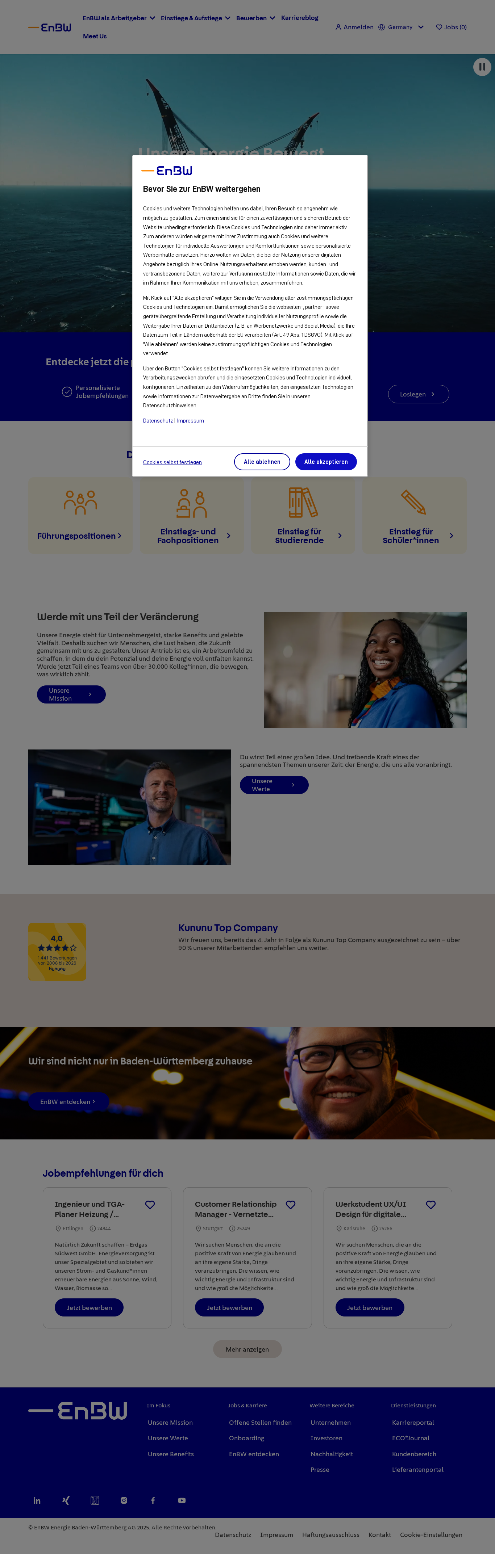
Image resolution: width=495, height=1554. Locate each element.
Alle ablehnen (262, 462)
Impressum (190, 421)
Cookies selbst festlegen (172, 462)
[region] (250, 315)
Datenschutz (158, 421)
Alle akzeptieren (326, 462)
